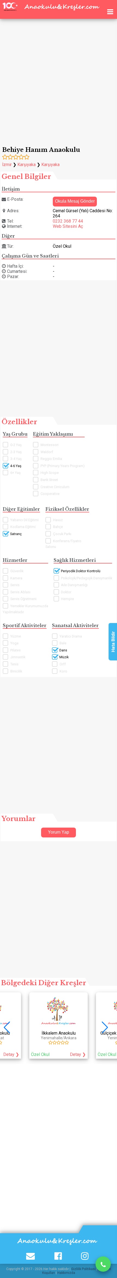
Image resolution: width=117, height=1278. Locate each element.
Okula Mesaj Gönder (75, 201)
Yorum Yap (58, 832)
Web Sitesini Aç (68, 226)
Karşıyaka (26, 164)
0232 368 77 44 (68, 221)
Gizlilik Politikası (83, 1269)
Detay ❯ (78, 1054)
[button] (107, 1027)
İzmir (7, 164)
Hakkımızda (66, 1273)
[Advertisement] (58, 75)
